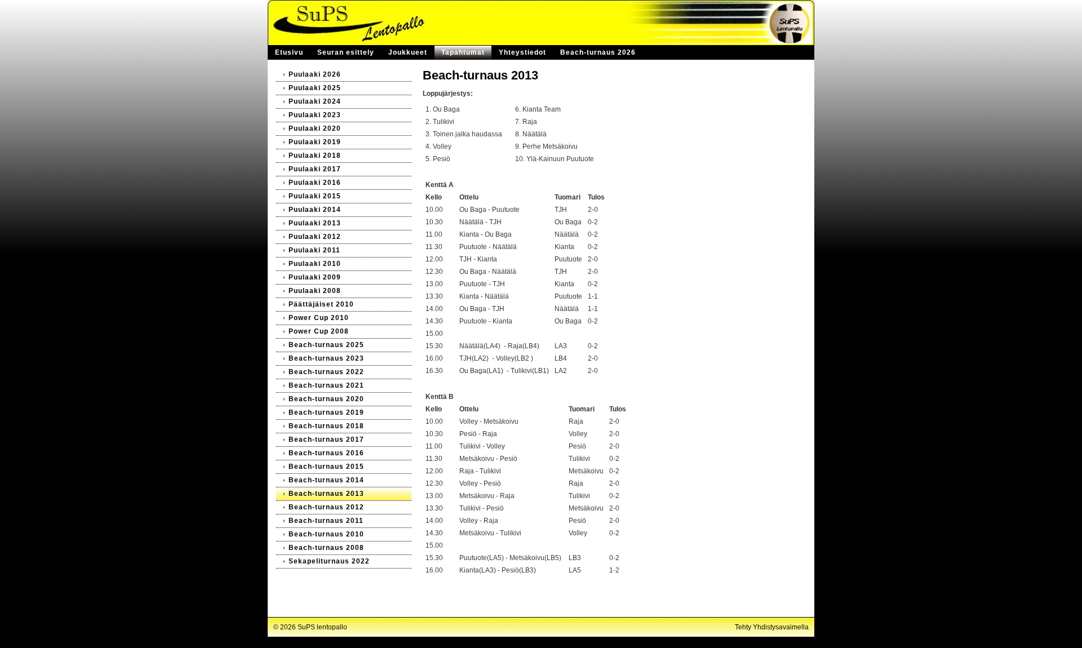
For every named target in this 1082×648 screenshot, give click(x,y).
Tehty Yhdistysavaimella (772, 627)
